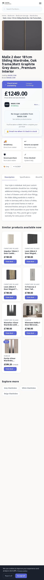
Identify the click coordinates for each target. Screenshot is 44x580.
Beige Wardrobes (11, 393)
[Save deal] (17, 234)
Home (4, 16)
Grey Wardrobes (10, 388)
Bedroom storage (22, 16)
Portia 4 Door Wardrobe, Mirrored (9, 359)
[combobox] (22, 9)
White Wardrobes (29, 388)
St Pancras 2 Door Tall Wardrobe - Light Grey (32, 288)
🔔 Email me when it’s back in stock (22, 131)
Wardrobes (34, 16)
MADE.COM (12, 75)
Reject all (8, 576)
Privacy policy (22, 571)
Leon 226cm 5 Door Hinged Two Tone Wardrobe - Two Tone (11, 288)
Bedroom (11, 16)
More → (36, 104)
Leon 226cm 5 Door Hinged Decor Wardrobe (32, 252)
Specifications (25, 177)
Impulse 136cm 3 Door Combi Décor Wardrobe (11, 252)
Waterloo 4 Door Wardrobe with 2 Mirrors (11, 324)
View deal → (10, 262)
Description (9, 177)
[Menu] (40, 3)
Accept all (21, 576)
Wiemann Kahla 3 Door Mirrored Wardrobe (32, 324)
